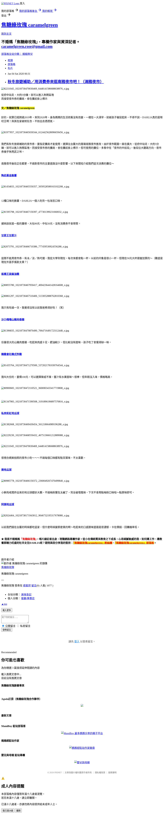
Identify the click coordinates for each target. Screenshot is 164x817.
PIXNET (58, 772)
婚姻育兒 (27, 54)
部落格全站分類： (11, 54)
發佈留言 (7, 630)
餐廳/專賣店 (28, 598)
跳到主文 (6, 33)
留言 (34, 585)
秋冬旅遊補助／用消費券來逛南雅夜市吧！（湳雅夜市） (56, 82)
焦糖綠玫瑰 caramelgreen (29, 25)
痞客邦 (27, 585)
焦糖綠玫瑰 (7, 567)
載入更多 (7, 610)
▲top (4, 604)
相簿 (10, 60)
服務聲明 (112, 772)
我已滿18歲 (8, 810)
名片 (10, 68)
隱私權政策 (100, 772)
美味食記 (26, 594)
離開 (18, 810)
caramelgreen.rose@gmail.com (27, 46)
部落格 (11, 64)
